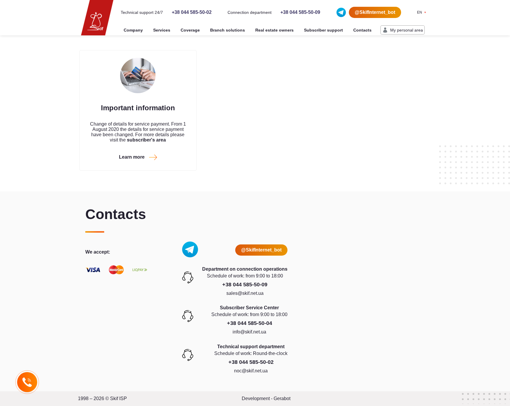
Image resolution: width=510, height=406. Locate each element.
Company (133, 30)
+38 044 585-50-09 (300, 12)
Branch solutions (227, 30)
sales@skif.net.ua (245, 293)
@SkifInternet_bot (375, 12)
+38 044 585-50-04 (249, 323)
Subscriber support (323, 30)
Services (161, 30)
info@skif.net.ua (249, 331)
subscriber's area (146, 139)
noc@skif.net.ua (251, 370)
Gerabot (282, 398)
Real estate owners (274, 30)
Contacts (362, 30)
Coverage (190, 30)
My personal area (406, 30)
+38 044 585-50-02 (192, 12)
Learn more (132, 157)
